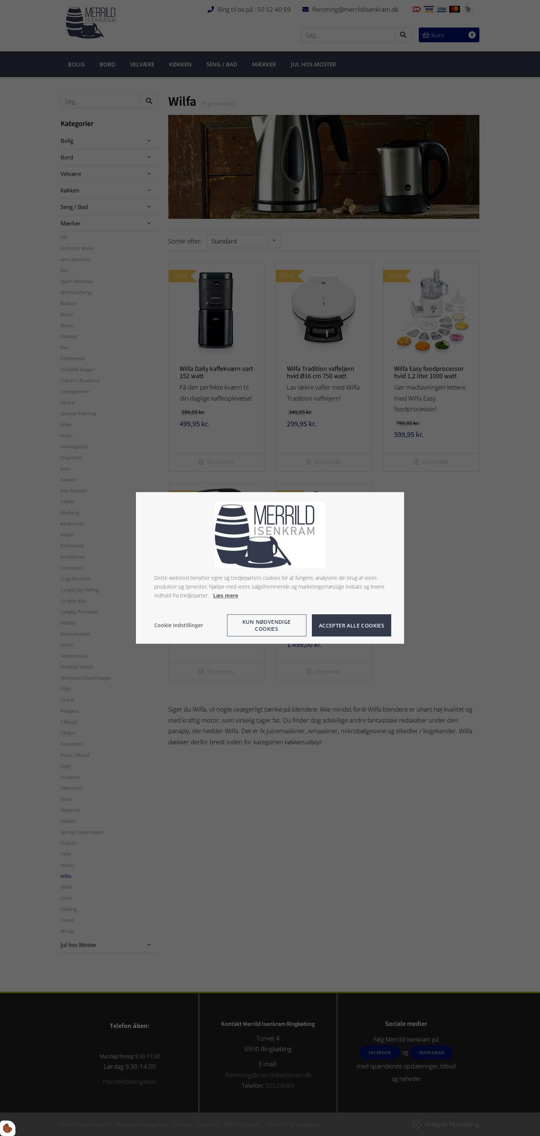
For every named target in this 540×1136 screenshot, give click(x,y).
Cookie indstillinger (178, 625)
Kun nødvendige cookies (266, 626)
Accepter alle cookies (351, 625)
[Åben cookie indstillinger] (7, 1128)
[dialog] (270, 568)
